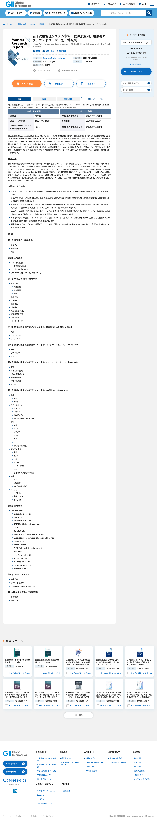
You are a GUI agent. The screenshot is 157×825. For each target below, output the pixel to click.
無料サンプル (90, 758)
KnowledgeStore (44, 803)
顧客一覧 (137, 767)
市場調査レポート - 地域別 (46, 766)
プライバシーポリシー (21, 816)
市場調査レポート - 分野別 (46, 759)
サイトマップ (7, 816)
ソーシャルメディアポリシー (49, 816)
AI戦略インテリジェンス (46, 791)
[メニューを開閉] (152, 4)
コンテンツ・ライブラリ (142, 779)
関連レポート (93, 99)
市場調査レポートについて (26, 24)
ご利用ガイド (89, 752)
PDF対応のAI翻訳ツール (94, 762)
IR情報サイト (139, 775)
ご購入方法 (89, 767)
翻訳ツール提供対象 (70, 71)
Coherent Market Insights (53, 58)
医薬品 (42, 24)
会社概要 (137, 758)
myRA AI (40, 799)
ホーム (9, 24)
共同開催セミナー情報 (118, 762)
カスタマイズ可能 (44, 71)
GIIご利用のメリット (44, 779)
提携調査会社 (139, 771)
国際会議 (66, 791)
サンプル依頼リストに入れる (19, 673)
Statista (40, 795)
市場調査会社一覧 (44, 775)
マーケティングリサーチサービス (69, 763)
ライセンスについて (135, 64)
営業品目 (137, 762)
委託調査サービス (68, 758)
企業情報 (136, 752)
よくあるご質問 (91, 771)
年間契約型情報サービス (46, 771)
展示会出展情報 (116, 758)
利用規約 (34, 816)
